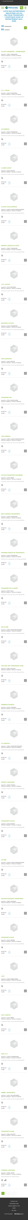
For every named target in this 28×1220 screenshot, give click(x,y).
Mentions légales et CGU (14, 1205)
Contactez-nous (14, 1201)
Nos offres (14, 1210)
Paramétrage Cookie (14, 1203)
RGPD (14, 1208)
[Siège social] (2, 61)
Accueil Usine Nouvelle (8, 1)
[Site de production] (5, 1180)
